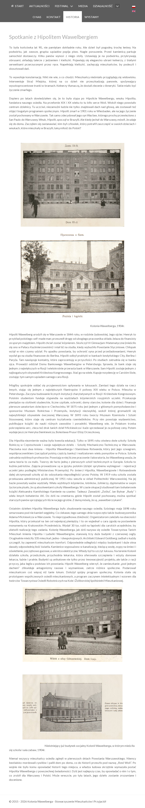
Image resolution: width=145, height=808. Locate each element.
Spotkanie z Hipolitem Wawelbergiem (53, 37)
